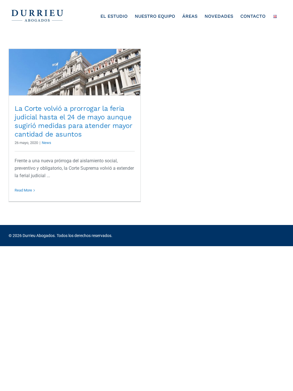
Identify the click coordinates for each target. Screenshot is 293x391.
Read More (23, 190)
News (46, 143)
